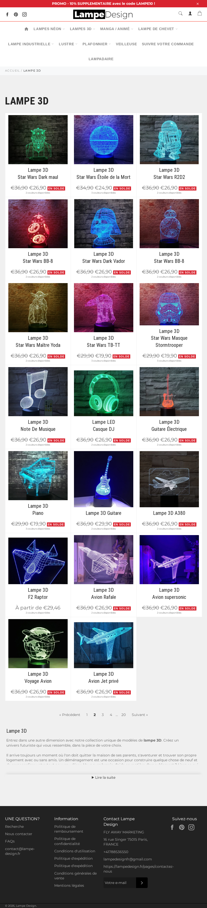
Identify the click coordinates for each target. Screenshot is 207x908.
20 (123, 714)
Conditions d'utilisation (74, 851)
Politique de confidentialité (67, 841)
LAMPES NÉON (48, 29)
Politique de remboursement (68, 829)
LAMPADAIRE (101, 59)
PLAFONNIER (96, 44)
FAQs (10, 841)
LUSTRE (67, 44)
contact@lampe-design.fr (20, 851)
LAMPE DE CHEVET (156, 29)
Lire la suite (104, 777)
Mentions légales (69, 885)
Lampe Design (26, 905)
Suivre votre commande (168, 44)
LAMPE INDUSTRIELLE (29, 44)
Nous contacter (18, 834)
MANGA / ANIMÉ (115, 29)
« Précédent (69, 714)
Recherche (14, 826)
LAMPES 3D (81, 29)
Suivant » (140, 714)
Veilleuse (126, 44)
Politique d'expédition (73, 858)
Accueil (12, 70)
